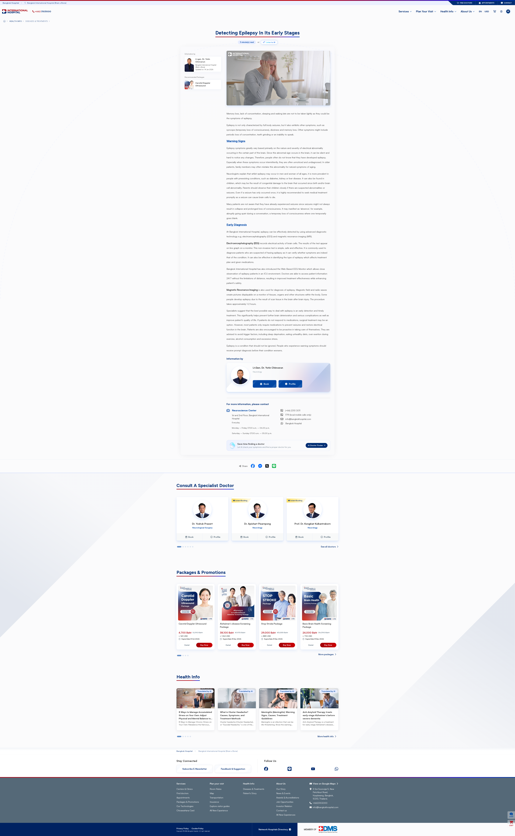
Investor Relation (284, 806)
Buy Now (204, 645)
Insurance (214, 802)
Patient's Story (250, 793)
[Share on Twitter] (267, 466)
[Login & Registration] (501, 11)
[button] (484, 11)
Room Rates (215, 789)
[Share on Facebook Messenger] (260, 466)
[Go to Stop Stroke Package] (278, 603)
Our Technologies (184, 806)
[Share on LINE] (274, 466)
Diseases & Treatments (253, 789)
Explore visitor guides (220, 806)
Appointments (183, 797)
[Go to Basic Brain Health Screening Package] (319, 603)
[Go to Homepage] (15, 11)
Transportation (216, 797)
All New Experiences (285, 814)
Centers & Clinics (184, 789)
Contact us (281, 810)
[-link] (266, 769)
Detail (186, 645)
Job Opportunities (284, 802)
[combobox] (228, 3)
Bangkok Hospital (184, 751)
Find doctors (182, 793)
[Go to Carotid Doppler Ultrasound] (195, 603)
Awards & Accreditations (287, 797)
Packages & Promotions (187, 802)
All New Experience (219, 810)
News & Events (283, 793)
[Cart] (494, 11)
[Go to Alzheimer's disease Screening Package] (237, 603)
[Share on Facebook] (253, 466)
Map (212, 793)
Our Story (281, 789)
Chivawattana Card (185, 810)
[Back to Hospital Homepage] (4, 21)
